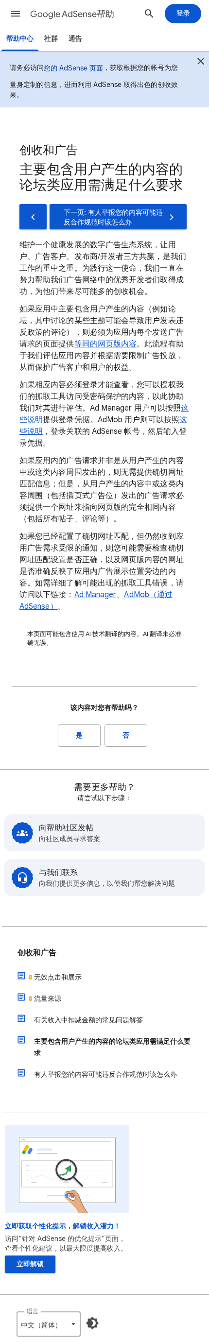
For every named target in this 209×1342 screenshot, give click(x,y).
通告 (75, 38)
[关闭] (201, 62)
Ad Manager (95, 595)
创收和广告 (36, 953)
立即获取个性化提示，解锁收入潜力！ (63, 1226)
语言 (32, 1311)
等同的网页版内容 (105, 344)
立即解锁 (30, 1264)
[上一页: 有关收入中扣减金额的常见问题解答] (33, 216)
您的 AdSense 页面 (73, 68)
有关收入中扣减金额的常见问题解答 (88, 1019)
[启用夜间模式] (92, 1323)
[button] (15, 13)
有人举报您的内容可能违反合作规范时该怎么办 (105, 1074)
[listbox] (49, 1324)
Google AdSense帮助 (72, 14)
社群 (51, 38)
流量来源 (47, 998)
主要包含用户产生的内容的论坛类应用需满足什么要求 (112, 1047)
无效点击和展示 (58, 977)
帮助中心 (20, 38)
